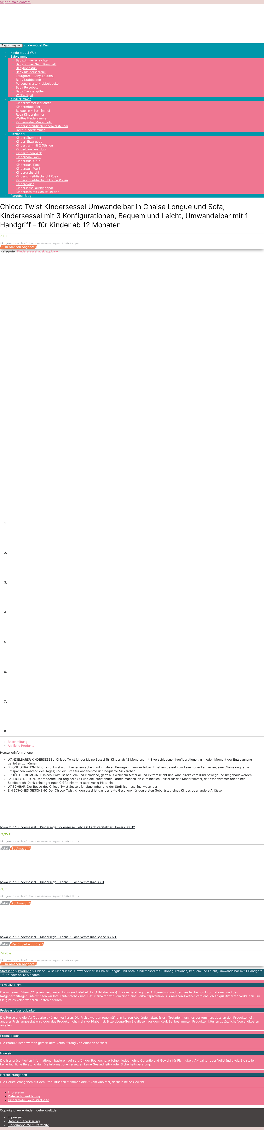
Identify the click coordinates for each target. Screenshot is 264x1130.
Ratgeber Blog (20, 196)
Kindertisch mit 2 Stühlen (34, 145)
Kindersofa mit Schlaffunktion (37, 192)
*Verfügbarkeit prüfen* (27, 944)
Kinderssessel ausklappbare (37, 251)
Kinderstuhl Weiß (28, 168)
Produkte (24, 971)
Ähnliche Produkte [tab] (21, 745)
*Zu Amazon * (20, 848)
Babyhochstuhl (26, 68)
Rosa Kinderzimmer (30, 114)
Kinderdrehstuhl (27, 172)
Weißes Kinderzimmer (32, 118)
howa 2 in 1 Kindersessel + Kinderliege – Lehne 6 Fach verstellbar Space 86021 (58, 937)
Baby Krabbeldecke (30, 80)
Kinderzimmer (20, 99)
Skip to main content (15, 2)
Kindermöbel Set (28, 107)
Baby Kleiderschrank (31, 72)
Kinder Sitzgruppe (29, 141)
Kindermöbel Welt (36, 45)
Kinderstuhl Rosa (28, 165)
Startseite (7, 971)
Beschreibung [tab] (17, 742)
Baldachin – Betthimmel (33, 110)
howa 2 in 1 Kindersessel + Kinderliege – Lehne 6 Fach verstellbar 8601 (52, 882)
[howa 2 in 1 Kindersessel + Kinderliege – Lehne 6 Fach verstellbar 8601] (29, 878)
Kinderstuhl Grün (28, 161)
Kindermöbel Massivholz (34, 122)
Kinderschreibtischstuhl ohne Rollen (42, 180)
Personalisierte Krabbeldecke (37, 83)
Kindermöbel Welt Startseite (28, 1100)
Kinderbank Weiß (28, 157)
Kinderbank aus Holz (31, 149)
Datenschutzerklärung (24, 1096)
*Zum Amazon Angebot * (18, 247)
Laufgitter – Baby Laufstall (35, 76)
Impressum (16, 1092)
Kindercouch (25, 184)
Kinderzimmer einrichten (33, 103)
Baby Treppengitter (30, 91)
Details (5, 848)
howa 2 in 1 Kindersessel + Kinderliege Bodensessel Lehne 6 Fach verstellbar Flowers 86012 (67, 827)
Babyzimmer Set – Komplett (36, 64)
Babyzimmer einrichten (32, 60)
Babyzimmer (19, 56)
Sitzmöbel (17, 134)
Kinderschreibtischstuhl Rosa (37, 176)
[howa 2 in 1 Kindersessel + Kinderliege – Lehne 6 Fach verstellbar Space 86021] (29, 933)
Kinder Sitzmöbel (28, 138)
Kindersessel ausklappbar (34, 188)
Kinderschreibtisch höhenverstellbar (42, 126)
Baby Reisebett (27, 87)
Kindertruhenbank (29, 153)
